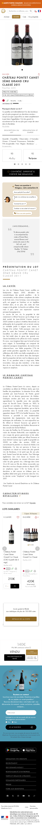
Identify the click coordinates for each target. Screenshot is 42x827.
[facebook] (7, 796)
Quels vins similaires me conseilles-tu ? (25, 198)
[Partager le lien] (39, 74)
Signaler (33, 503)
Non (15, 722)
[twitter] (13, 796)
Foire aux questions (15, 789)
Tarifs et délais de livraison (18, 776)
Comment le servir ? (20, 204)
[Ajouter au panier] (14, 586)
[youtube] (24, 796)
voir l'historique (32, 652)
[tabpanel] (21, 142)
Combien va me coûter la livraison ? (24, 208)
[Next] (37, 548)
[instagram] (18, 796)
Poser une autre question (23, 213)
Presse (8, 784)
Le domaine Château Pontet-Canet (18, 376)
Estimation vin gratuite (16, 759)
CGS (26, 807)
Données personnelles (34, 807)
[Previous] (4, 548)
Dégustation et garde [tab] (30, 131)
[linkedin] (29, 796)
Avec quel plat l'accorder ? (22, 192)
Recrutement (11, 763)
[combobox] (7, 586)
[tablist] (21, 131)
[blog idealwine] (34, 796)
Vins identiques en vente (14, 657)
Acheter (7, 17)
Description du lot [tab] (11, 131)
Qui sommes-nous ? (14, 767)
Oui (9, 722)
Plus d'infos (5, 126)
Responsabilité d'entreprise (18, 772)
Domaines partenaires (16, 780)
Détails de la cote (21, 619)
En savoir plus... (7, 146)
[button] (21, 44)
